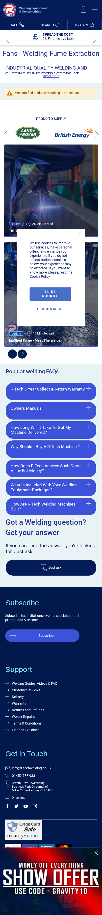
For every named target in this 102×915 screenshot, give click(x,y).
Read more (51, 76)
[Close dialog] (96, 853)
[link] (51, 881)
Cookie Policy (40, 277)
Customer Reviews (26, 690)
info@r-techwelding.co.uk (31, 768)
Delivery (18, 697)
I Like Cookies (50, 294)
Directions (18, 797)
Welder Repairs (23, 717)
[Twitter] (16, 807)
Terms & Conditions (27, 723)
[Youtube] (26, 807)
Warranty (19, 703)
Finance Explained (26, 730)
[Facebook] (7, 807)
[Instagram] (35, 807)
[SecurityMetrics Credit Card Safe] (50, 832)
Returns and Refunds (28, 710)
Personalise (50, 309)
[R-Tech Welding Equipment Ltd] (24, 18)
